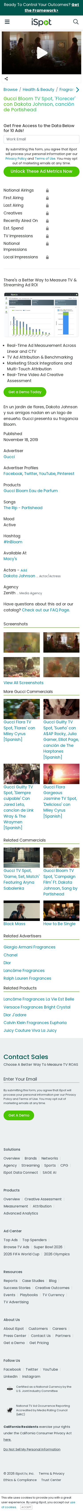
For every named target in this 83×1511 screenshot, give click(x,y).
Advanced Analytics (21, 1213)
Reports (10, 1280)
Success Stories (17, 1287)
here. (7, 1439)
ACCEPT (26, 1507)
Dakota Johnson (19, 576)
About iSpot (14, 1328)
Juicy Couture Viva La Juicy (30, 1030)
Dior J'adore (15, 1015)
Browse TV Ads (16, 1247)
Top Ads (11, 1239)
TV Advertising (16, 1302)
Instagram (31, 1376)
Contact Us (41, 1335)
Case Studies (33, 1280)
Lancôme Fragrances (24, 970)
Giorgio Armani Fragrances (30, 947)
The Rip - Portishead (23, 507)
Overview (12, 1158)
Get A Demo (18, 1115)
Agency (10, 1165)
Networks (49, 1158)
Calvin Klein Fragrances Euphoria (35, 1022)
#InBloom (13, 542)
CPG (64, 1165)
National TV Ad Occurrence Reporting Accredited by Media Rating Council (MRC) (43, 1410)
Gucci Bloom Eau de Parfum (31, 490)
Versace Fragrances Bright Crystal (37, 1007)
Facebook (13, 473)
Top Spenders (34, 1239)
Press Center (15, 1335)
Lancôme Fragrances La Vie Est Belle (39, 999)
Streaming (30, 1165)
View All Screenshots (24, 682)
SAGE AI (49, 1172)
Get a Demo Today (24, 391)
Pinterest (65, 473)
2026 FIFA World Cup (21, 1254)
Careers (59, 1328)
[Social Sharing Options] (6, 78)
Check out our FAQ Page (45, 610)
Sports (50, 1165)
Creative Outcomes (52, 1287)
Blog (52, 1280)
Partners (63, 1335)
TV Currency (53, 1294)
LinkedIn (10, 1376)
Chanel (10, 955)
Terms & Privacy (51, 1473)
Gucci (9, 456)
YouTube (47, 473)
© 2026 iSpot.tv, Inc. (19, 1473)
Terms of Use (45, 158)
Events (9, 1294)
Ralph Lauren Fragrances (27, 978)
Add (24, 570)
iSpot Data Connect (21, 1172)
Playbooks (29, 1294)
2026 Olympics (57, 1254)
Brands (31, 1158)
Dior (7, 962)
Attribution (42, 1206)
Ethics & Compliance (20, 1480)
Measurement (16, 1206)
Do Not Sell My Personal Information (32, 1449)
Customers (38, 1328)
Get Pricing (39, 1342)
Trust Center (51, 1480)
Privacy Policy (16, 158)
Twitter (30, 473)
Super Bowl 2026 (48, 1247)
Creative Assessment (43, 1199)
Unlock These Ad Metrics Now (41, 171)
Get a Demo (14, 1342)
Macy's (10, 558)
